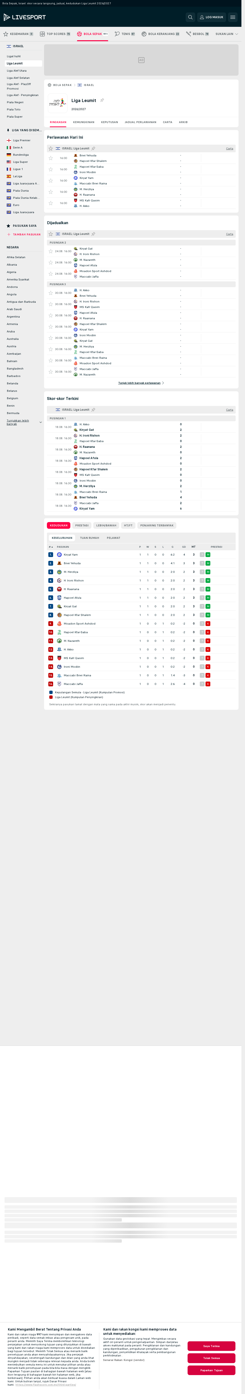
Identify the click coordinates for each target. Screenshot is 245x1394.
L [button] (163, 546)
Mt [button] (194, 546)
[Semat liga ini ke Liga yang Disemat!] (102, 100)
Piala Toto (14, 109)
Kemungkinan (83, 122)
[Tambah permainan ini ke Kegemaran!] (51, 158)
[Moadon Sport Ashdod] (59, 623)
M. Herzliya (71, 572)
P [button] (140, 546)
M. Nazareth (72, 641)
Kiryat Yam (71, 555)
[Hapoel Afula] (59, 597)
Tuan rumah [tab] (89, 538)
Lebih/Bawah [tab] (106, 525)
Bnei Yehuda (72, 563)
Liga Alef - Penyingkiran (23, 95)
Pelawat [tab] (113, 538)
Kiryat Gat (70, 606)
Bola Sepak (62, 85)
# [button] (50, 546)
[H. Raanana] (59, 589)
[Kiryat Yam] (59, 554)
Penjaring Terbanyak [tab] (156, 525)
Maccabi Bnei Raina (77, 675)
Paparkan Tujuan (211, 1370)
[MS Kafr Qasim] (59, 658)
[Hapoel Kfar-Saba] (59, 632)
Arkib (183, 122)
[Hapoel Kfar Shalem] (59, 615)
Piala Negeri (15, 102)
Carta (167, 122)
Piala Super (14, 117)
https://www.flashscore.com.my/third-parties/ (46, 1384)
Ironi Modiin (72, 667)
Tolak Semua (211, 1358)
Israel (89, 85)
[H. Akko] (59, 649)
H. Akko (69, 649)
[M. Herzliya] (59, 571)
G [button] (172, 546)
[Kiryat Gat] (59, 606)
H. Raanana (71, 589)
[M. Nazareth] (59, 640)
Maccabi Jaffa (73, 684)
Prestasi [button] (216, 546)
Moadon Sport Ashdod (79, 624)
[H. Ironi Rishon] (59, 580)
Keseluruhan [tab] (62, 538)
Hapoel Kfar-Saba (76, 632)
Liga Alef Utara (17, 71)
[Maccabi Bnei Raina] (59, 675)
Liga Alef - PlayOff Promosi (19, 86)
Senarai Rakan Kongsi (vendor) (124, 1360)
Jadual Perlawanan (140, 122)
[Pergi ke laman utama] (37, 17)
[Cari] (190, 17)
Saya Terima (211, 1346)
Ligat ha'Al (14, 56)
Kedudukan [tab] (58, 525)
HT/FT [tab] (128, 525)
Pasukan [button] (63, 546)
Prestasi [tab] (82, 525)
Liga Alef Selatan (18, 78)
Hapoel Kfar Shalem (77, 615)
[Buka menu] (233, 17)
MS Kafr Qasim (74, 658)
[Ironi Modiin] (59, 666)
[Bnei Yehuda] (59, 563)
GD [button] (184, 546)
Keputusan (109, 122)
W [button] (147, 546)
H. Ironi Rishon (74, 580)
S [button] (155, 546)
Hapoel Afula (72, 598)
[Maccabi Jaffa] (59, 684)
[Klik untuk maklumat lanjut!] (141, 158)
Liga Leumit (15, 63)
